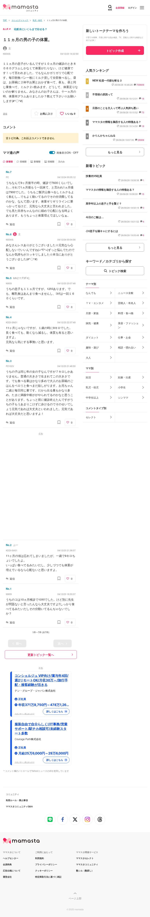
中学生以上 (92, 397)
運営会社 (7, 877)
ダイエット (92, 337)
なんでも (91, 293)
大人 (88, 357)
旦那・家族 (92, 313)
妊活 (88, 377)
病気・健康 (92, 323)
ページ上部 (75, 898)
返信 (12, 224)
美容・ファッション (128, 325)
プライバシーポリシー (46, 864)
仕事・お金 (124, 337)
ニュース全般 (125, 293)
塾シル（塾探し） (85, 870)
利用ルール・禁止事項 (17, 800)
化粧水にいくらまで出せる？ (30, 29)
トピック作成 (115, 50)
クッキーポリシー (44, 870)
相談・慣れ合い (127, 347)
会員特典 (7, 864)
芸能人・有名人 (127, 303)
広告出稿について (11, 870)
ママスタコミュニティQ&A (19, 806)
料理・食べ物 (125, 313)
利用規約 (39, 858)
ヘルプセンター (10, 858)
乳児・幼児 (92, 387)
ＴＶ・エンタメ (95, 303)
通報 (5, 113)
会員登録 (120, 7)
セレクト (91, 417)
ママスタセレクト (85, 858)
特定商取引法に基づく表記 (48, 877)
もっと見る (115, 152)
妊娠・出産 (124, 377)
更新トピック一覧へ (41, 655)
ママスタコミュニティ (87, 864)
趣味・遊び (92, 347)
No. (9, 172)
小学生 (122, 387)
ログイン (132, 7)
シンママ (123, 397)
